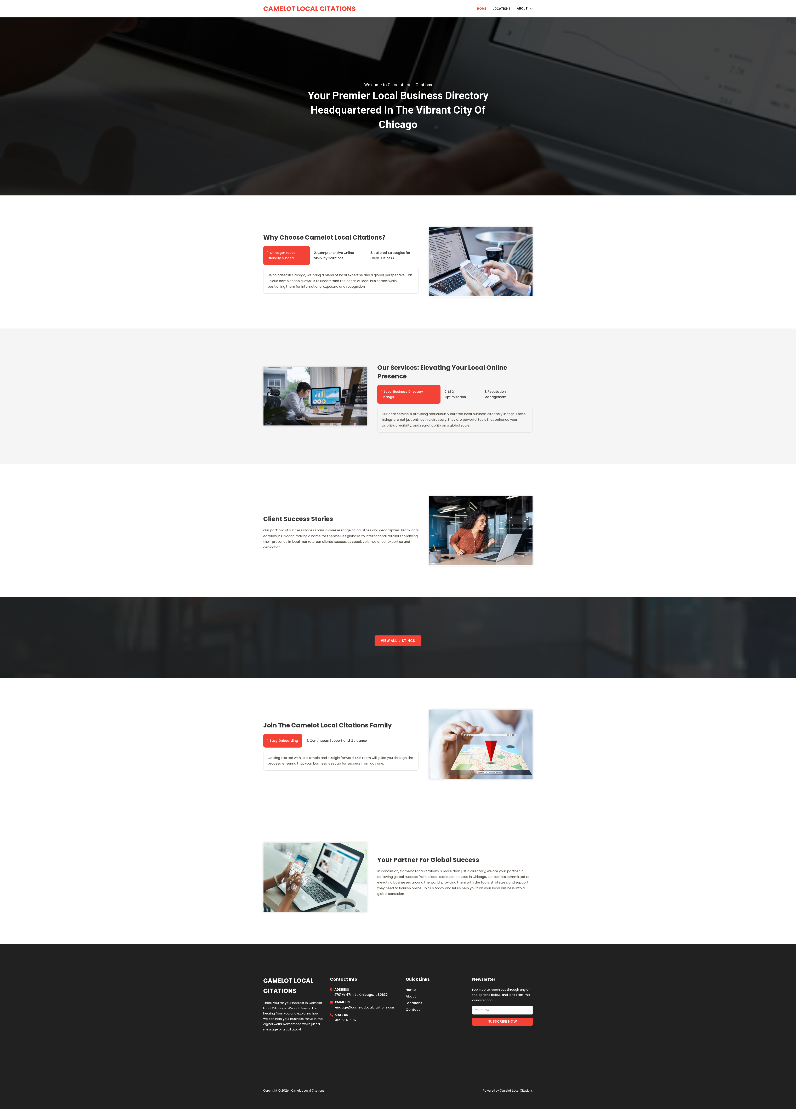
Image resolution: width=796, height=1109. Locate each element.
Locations (502, 9)
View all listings (398, 641)
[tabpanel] (341, 280)
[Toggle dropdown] (531, 8)
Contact (413, 1009)
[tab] (286, 255)
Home (481, 8)
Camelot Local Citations (309, 8)
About (411, 996)
